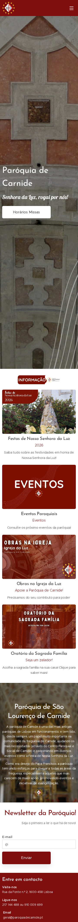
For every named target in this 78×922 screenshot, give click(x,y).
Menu (71, 8)
